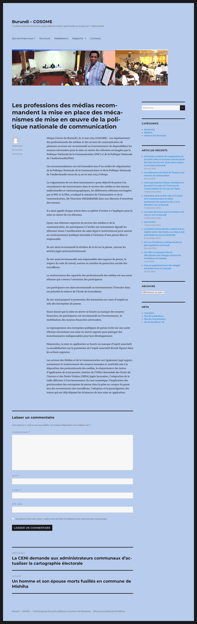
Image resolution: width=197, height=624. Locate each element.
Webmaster (17, 146)
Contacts (95, 38)
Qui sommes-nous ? (23, 38)
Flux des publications (154, 316)
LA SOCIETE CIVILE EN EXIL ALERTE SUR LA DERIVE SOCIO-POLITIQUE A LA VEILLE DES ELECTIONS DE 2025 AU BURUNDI (164, 232)
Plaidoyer (148, 132)
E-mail (16, 490)
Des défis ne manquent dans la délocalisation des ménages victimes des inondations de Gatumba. (162, 255)
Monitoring (17, 154)
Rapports (77, 38)
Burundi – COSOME (32, 21)
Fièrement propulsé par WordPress (109, 611)
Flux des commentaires (155, 319)
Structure (44, 38)
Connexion (149, 313)
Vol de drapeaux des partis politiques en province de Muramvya (61, 611)
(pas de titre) (150, 222)
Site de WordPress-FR (154, 322)
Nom (15, 476)
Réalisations (61, 38)
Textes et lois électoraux (155, 135)
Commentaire (21, 432)
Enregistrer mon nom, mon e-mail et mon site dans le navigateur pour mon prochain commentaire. (61, 519)
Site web (17, 504)
